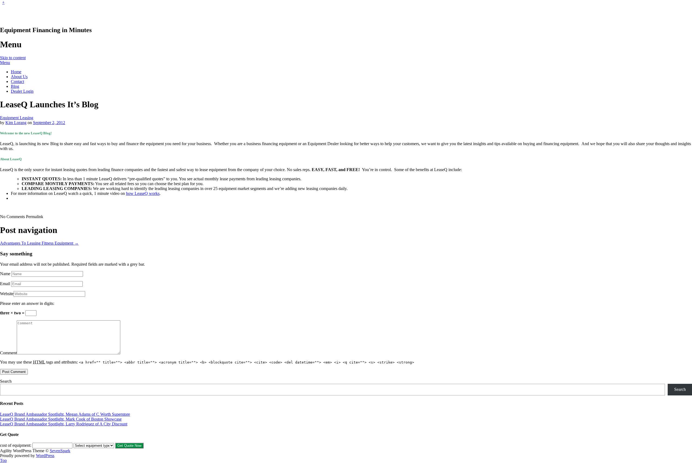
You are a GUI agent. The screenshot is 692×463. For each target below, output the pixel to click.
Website (7, 293)
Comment (8, 353)
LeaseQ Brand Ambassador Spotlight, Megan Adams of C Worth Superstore (65, 414)
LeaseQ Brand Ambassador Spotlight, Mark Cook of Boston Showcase (61, 419)
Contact (17, 81)
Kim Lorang (15, 122)
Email (5, 283)
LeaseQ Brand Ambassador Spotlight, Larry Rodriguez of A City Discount (63, 424)
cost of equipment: (15, 445)
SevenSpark (60, 450)
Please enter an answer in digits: (27, 303)
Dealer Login (22, 91)
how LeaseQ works (142, 193)
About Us (19, 76)
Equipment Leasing (16, 117)
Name (5, 273)
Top (3, 460)
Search (6, 381)
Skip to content (13, 57)
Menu (5, 62)
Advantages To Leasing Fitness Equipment (39, 243)
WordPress (45, 455)
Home (16, 71)
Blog (15, 86)
